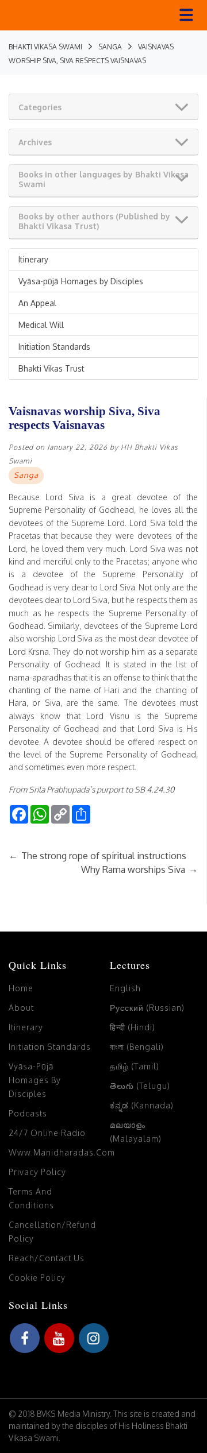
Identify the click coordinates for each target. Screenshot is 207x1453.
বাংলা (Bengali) (137, 1047)
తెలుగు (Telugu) (140, 1086)
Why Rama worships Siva (139, 869)
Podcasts (28, 1113)
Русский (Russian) (147, 1008)
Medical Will (41, 325)
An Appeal (37, 303)
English (125, 988)
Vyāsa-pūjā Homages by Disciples (80, 281)
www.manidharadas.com (62, 1152)
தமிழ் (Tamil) (134, 1066)
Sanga (26, 475)
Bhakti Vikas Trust (51, 368)
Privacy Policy (37, 1172)
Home (21, 988)
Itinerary (33, 259)
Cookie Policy (37, 1277)
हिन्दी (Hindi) (132, 1027)
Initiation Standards (54, 346)
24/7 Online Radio (47, 1133)
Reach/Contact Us (47, 1258)
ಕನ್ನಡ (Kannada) (142, 1105)
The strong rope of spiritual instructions (97, 855)
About (21, 1008)
